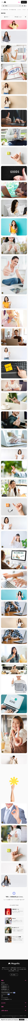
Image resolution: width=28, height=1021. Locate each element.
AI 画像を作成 (5, 9)
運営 (2, 1006)
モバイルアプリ (4, 997)
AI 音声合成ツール (5, 989)
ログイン (24, 2)
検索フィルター (19, 16)
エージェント (5, 994)
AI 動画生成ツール (5, 987)
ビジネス (19, 9)
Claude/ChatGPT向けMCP (8, 992)
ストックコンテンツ (5, 991)
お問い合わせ (4, 1010)
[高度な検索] (25, 16)
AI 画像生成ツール (5, 986)
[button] (14, 975)
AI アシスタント (4, 984)
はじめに (3, 1003)
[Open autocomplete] (3, 5)
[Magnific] (14, 964)
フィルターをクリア (19, 899)
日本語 (14, 974)
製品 (2, 980)
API (2, 996)
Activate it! (22, 1019)
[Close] (26, 1019)
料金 (19, 2)
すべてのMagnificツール (6, 999)
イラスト (24, 9)
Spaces (3, 982)
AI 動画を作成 (13, 9)
